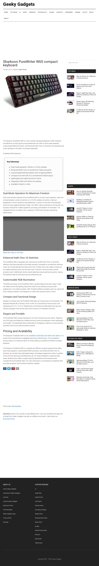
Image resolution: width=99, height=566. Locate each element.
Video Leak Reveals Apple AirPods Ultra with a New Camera (84, 370)
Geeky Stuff (38, 522)
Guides (37, 526)
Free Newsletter (7, 509)
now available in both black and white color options (42, 336)
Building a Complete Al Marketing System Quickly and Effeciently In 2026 (84, 201)
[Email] (17, 369)
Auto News (38, 501)
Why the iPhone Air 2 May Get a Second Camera (86, 77)
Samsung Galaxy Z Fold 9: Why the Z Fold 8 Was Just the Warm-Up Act (85, 319)
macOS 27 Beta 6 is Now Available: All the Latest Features (84, 210)
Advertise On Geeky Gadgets (11, 493)
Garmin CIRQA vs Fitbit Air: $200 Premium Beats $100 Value (85, 218)
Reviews (37, 534)
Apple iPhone (39, 497)
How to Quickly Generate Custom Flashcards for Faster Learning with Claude (86, 193)
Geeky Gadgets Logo (9, 514)
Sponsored (38, 538)
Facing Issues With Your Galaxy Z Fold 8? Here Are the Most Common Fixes (86, 294)
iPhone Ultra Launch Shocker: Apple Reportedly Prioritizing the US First (86, 269)
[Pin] (13, 369)
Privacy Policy (7, 518)
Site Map (5, 522)
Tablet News (38, 543)
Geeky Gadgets (19, 4)
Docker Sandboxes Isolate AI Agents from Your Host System (85, 86)
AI (35, 489)
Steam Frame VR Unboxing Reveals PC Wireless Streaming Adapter (85, 103)
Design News (39, 514)
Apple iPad (38, 493)
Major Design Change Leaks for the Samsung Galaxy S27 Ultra (85, 311)
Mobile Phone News (41, 530)
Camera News (39, 505)
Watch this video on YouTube (13, 252)
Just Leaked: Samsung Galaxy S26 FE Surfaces (86, 302)
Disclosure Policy (9, 419)
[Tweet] (9, 369)
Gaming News (16, 406)
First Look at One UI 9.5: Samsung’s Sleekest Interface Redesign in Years (86, 328)
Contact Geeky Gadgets (10, 501)
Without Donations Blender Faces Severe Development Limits (85, 345)
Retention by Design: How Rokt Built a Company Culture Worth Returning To (85, 379)
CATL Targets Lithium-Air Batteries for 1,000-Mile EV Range (85, 353)
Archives (5, 497)
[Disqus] (33, 453)
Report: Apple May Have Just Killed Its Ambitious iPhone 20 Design (86, 94)
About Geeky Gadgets (9, 489)
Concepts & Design (40, 509)
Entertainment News (41, 518)
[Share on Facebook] (5, 369)
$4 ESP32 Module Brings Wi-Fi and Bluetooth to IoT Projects (86, 226)
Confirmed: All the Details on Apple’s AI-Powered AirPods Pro (85, 111)
